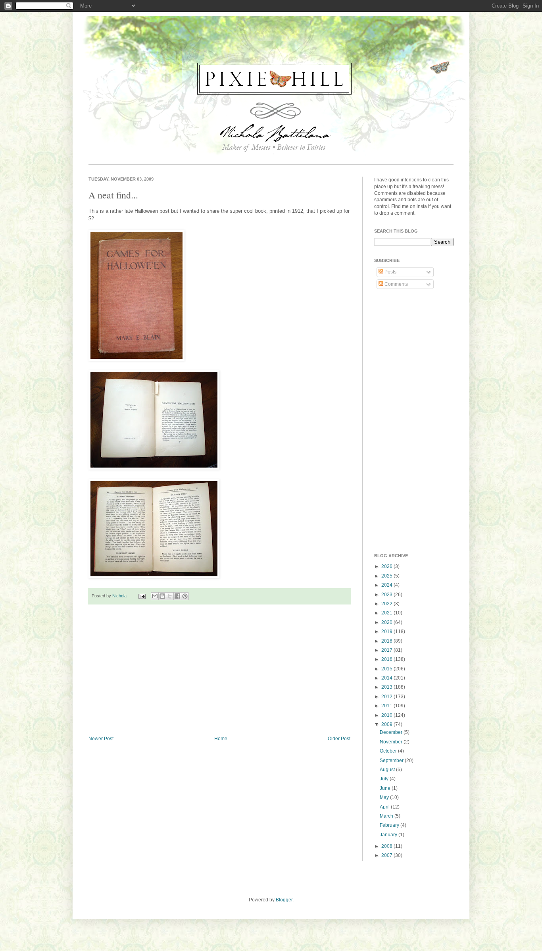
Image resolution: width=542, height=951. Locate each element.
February (390, 825)
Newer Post (100, 738)
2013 (387, 687)
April (385, 807)
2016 (387, 659)
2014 (387, 678)
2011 (387, 705)
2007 (387, 855)
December (392, 732)
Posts (389, 272)
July (385, 779)
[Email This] (155, 596)
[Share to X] (170, 596)
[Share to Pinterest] (185, 596)
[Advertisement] (219, 670)
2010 (387, 715)
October (389, 751)
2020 (387, 622)
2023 (387, 594)
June (386, 788)
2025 (387, 576)
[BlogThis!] (162, 596)
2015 (387, 669)
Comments (395, 284)
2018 (387, 641)
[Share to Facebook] (177, 596)
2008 (387, 846)
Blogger (284, 900)
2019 (387, 631)
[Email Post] (141, 595)
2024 (387, 585)
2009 (387, 724)
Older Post (339, 738)
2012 (387, 696)
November (392, 742)
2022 (387, 603)
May (385, 797)
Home (220, 738)
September (392, 760)
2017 (387, 650)
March (387, 816)
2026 (387, 566)
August (388, 769)
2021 (387, 613)
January (389, 834)
